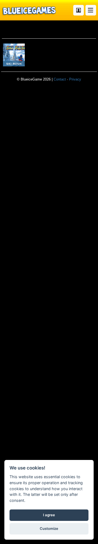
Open (90, 10)
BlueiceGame (29, 10)
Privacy (75, 79)
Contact (60, 79)
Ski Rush (14, 55)
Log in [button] (78, 10)
